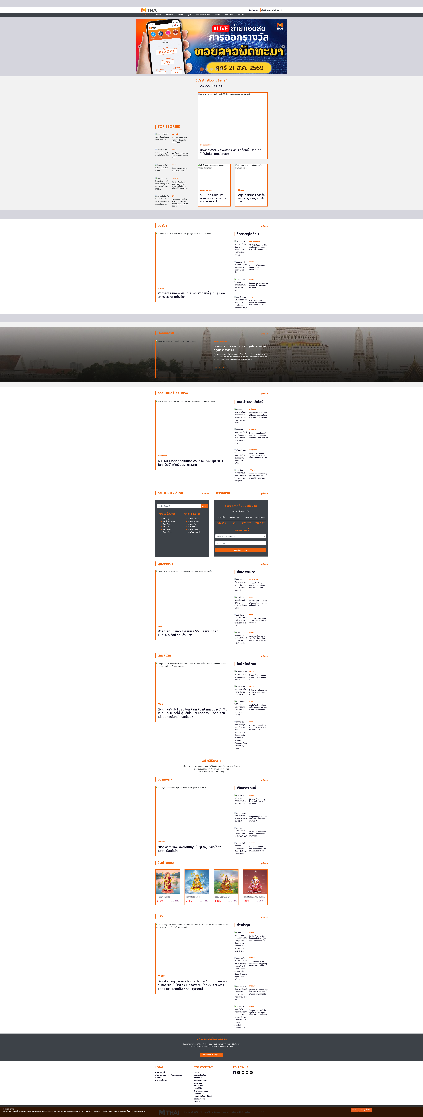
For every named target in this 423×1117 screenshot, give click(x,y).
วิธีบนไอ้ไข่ (198, 1088)
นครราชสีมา (175, 134)
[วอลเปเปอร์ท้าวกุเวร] (197, 882)
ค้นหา (204, 506)
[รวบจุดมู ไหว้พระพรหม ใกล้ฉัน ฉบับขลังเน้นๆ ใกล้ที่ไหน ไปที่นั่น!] (241, 267)
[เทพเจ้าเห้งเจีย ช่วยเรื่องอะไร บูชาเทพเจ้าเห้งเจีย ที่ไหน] (162, 152)
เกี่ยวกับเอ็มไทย (161, 1080)
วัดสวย (217, 14)
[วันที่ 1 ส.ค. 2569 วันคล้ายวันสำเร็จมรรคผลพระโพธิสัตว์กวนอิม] (241, 620)
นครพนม (161, 288)
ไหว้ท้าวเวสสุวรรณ (201, 1091)
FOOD (160, 704)
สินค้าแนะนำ (253, 10)
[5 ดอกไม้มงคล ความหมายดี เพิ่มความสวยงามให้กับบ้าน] (241, 675)
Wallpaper (162, 455)
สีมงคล (251, 632)
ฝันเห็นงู (166, 519)
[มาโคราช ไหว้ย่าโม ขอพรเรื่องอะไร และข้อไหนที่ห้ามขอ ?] (162, 137)
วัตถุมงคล (161, 842)
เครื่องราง (252, 795)
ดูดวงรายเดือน (253, 579)
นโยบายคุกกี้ (160, 1072)
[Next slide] (283, 46)
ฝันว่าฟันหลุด (193, 529)
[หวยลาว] (211, 73)
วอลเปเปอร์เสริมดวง (203, 14)
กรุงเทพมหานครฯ (206, 190)
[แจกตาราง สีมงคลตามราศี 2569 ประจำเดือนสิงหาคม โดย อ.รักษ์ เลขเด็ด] (241, 638)
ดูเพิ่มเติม (264, 226)
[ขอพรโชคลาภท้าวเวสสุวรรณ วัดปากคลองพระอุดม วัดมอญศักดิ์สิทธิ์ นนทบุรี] (241, 302)
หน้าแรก (146, 14)
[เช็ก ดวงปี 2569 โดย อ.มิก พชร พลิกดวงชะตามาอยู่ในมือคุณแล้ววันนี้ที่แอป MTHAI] (162, 183)
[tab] (202, 69)
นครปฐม (251, 279)
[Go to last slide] (140, 46)
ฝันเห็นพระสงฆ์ (193, 521)
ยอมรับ (354, 1109)
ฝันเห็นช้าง (192, 524)
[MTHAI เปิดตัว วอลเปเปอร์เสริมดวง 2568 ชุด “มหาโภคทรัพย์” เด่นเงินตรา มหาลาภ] (193, 426)
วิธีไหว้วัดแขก (199, 1093)
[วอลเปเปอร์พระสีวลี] (168, 882)
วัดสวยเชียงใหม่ (200, 1075)
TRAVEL (251, 262)
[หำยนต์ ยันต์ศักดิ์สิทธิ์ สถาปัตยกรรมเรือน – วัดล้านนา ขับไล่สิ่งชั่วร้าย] (241, 848)
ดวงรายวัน (198, 1083)
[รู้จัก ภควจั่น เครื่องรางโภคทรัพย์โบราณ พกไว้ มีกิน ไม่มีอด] (241, 801)
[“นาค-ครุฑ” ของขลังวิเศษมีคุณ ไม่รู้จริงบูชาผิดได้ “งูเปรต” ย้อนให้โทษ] (193, 812)
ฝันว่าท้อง (166, 524)
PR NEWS (175, 178)
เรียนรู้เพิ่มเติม (365, 1109)
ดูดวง (173, 149)
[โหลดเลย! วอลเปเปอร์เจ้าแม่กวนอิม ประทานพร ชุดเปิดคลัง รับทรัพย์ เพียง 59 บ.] (241, 436)
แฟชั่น (251, 722)
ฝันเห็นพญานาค (169, 521)
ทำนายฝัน (157, 14)
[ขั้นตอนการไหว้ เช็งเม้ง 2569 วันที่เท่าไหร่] (162, 168)
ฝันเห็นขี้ (166, 526)
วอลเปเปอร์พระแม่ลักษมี (203, 1096)
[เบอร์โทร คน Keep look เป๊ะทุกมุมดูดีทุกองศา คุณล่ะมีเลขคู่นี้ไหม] (241, 602)
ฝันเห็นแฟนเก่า (193, 519)
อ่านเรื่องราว (219, 367)
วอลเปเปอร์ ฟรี (199, 1099)
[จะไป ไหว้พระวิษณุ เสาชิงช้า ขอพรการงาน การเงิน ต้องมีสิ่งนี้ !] (214, 175)
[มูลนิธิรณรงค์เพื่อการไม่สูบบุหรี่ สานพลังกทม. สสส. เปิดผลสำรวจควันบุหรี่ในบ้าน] (241, 993)
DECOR (251, 671)
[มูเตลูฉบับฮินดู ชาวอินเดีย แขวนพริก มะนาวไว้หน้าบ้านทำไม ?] (241, 817)
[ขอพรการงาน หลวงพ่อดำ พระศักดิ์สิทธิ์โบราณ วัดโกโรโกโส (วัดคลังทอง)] (232, 117)
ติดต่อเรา (158, 1077)
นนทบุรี (251, 297)
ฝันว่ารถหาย (167, 529)
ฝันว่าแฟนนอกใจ (194, 532)
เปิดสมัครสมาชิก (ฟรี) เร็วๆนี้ (211, 1055)
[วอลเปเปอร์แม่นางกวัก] (226, 882)
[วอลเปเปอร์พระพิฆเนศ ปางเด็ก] (255, 882)
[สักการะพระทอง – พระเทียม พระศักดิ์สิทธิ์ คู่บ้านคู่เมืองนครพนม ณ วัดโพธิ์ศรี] (193, 258)
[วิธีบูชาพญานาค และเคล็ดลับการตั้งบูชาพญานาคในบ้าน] (251, 175)
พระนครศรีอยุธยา (206, 145)
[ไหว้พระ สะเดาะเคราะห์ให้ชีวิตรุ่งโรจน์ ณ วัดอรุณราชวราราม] (182, 359)
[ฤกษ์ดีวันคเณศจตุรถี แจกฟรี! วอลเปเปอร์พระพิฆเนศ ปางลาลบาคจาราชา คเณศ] (241, 416)
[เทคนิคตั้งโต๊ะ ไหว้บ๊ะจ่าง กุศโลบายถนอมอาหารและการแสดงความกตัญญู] (241, 708)
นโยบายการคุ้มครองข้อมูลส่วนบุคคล (168, 1075)
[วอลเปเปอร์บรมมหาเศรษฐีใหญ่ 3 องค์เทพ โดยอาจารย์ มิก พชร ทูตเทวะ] (241, 475)
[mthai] (149, 9)
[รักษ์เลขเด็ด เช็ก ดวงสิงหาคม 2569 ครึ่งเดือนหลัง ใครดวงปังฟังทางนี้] (241, 585)
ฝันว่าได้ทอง (167, 532)
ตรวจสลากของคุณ (240, 550)
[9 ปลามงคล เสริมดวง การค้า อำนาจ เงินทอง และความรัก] (241, 690)
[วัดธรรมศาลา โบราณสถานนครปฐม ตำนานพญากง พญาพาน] (241, 284)
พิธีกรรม (174, 165)
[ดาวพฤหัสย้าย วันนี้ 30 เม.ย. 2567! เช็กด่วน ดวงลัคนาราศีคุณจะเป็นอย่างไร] (162, 200)
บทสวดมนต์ (229, 14)
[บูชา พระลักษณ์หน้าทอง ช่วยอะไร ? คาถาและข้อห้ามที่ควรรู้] (241, 832)
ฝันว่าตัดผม (192, 526)
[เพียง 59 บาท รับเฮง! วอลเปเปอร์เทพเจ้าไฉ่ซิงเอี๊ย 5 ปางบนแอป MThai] (241, 456)
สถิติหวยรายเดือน (201, 1080)
